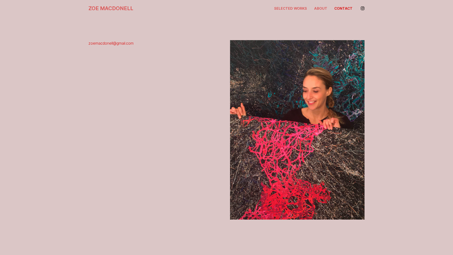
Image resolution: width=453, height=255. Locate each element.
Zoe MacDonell (110, 8)
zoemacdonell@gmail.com (111, 43)
